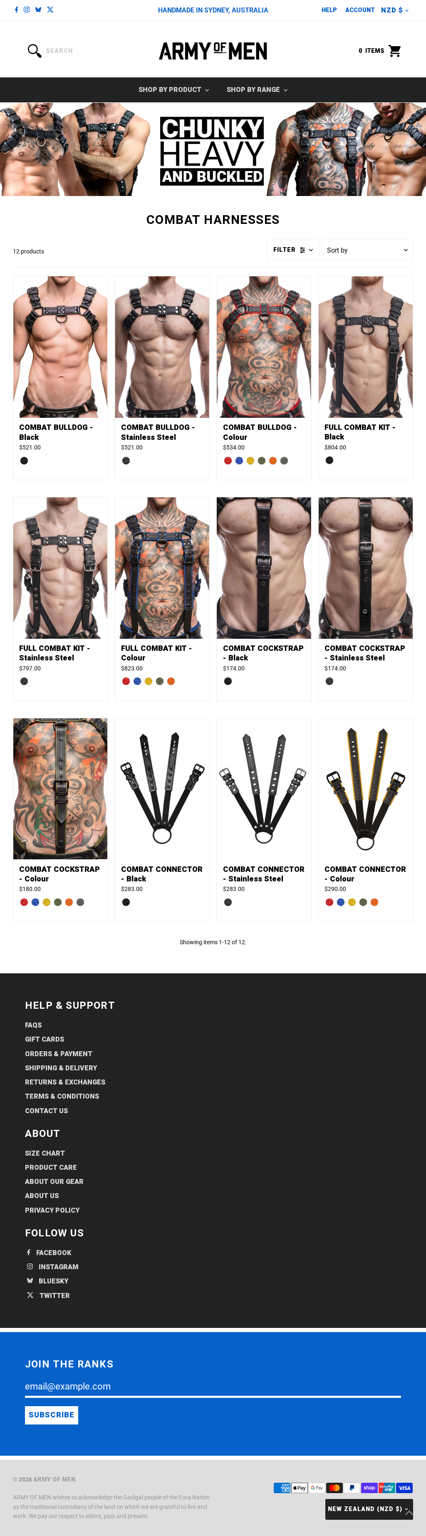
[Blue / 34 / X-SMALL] (137, 681)
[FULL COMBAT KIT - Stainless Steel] (60, 568)
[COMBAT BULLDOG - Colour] (264, 347)
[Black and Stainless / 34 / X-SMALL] (24, 681)
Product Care (51, 1168)
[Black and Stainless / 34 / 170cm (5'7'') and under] (126, 461)
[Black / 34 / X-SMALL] (329, 460)
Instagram (58, 1267)
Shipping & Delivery (61, 1068)
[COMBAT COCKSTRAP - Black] (264, 568)
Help (329, 10)
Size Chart (45, 1154)
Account (360, 10)
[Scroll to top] (409, 1513)
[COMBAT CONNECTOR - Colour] (366, 789)
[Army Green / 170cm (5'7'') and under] (58, 902)
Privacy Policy (52, 1211)
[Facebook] (16, 10)
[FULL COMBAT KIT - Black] (366, 347)
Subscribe (51, 1415)
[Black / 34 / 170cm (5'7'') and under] (24, 461)
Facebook (53, 1253)
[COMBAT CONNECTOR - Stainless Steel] (264, 789)
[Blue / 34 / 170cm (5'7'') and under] (239, 461)
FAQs (33, 1025)
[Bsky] (38, 10)
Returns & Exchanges (65, 1082)
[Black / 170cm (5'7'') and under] (228, 681)
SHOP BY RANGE (254, 90)
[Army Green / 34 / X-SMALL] (160, 681)
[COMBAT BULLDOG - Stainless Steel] (162, 347)
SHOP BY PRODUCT (171, 90)
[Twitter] (50, 10)
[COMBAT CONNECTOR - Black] (162, 789)
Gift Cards (44, 1040)
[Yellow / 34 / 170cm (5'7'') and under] (250, 461)
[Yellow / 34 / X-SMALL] (148, 681)
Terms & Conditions (62, 1097)
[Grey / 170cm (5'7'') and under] (80, 902)
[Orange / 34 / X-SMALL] (171, 681)
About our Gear (54, 1182)
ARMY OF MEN (54, 1479)
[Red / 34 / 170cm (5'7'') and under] (228, 461)
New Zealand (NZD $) (365, 1509)
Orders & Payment (58, 1054)
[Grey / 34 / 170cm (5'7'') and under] (284, 461)
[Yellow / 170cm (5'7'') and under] (46, 902)
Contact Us (46, 1111)
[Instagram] (27, 10)
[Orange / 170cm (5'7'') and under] (69, 902)
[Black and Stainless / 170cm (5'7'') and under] (329, 681)
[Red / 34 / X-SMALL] (126, 681)
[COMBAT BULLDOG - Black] (60, 347)
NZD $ (392, 10)
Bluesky (52, 1281)
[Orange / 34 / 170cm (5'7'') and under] (273, 461)
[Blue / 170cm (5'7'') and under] (35, 902)
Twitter (54, 1296)
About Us (42, 1196)
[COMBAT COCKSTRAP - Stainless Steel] (366, 568)
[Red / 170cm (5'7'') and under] (24, 902)
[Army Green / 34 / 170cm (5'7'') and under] (262, 461)
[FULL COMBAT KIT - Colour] (162, 568)
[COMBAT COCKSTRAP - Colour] (60, 789)
